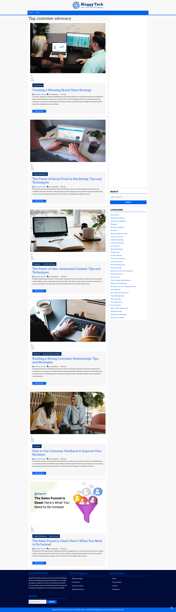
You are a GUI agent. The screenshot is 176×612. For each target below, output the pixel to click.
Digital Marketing (40, 174)
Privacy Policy (117, 582)
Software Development (119, 283)
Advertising (38, 85)
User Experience (116, 302)
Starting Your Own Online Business (123, 286)
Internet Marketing (118, 258)
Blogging (37, 264)
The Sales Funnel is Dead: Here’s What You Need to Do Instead (67, 542)
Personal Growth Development (122, 271)
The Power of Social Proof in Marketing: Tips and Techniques (67, 180)
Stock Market (115, 289)
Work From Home (117, 317)
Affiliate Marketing (117, 218)
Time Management (117, 296)
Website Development (119, 314)
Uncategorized (116, 299)
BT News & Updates (117, 227)
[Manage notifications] (171, 608)
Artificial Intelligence (118, 221)
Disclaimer (116, 589)
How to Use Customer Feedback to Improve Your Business (67, 452)
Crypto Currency (117, 237)
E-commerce (115, 246)
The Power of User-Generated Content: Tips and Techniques (66, 270)
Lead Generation (117, 261)
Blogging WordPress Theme (62, 610)
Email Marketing (117, 249)
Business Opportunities (51, 354)
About (31, 12)
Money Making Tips (118, 265)
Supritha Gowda (40, 94)
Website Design (116, 311)
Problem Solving (116, 274)
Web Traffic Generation (119, 308)
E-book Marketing (117, 243)
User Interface (116, 305)
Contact (38, 12)
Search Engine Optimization (121, 280)
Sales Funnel (53, 536)
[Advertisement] (128, 100)
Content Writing (49, 264)
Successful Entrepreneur (120, 293)
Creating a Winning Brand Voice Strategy (61, 90)
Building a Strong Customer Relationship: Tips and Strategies (65, 360)
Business (37, 354)
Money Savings (116, 268)
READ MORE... (40, 111)
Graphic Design (116, 255)
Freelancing (115, 252)
